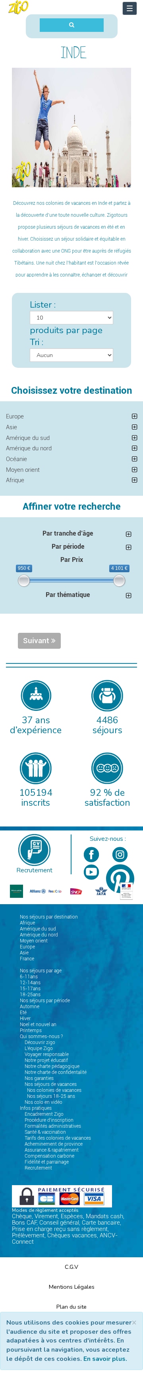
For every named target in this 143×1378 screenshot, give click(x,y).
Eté (23, 1012)
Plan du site (71, 1307)
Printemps (31, 1030)
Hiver (25, 1018)
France (27, 959)
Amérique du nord (29, 448)
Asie (11, 427)
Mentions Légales (72, 1287)
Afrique (15, 480)
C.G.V (71, 1267)
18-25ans (30, 994)
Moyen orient (23, 469)
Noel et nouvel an (38, 1024)
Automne (29, 1006)
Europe (15, 416)
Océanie (16, 459)
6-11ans (29, 977)
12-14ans (30, 982)
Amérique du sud (28, 438)
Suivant (37, 640)
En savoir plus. (105, 1358)
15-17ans (30, 988)
